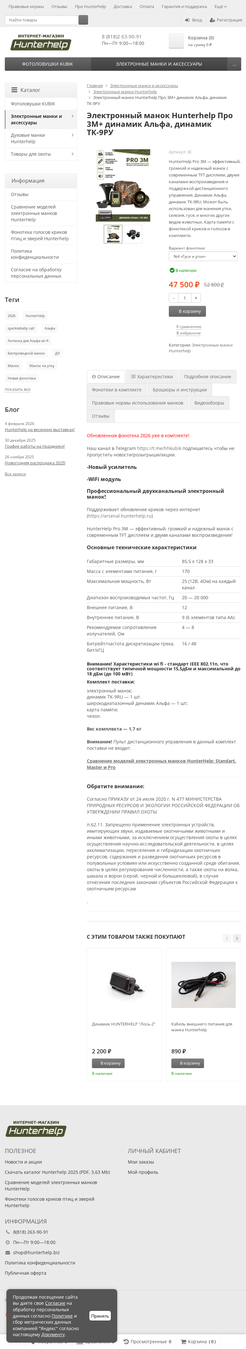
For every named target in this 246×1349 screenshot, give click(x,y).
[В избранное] (154, 1063)
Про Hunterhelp (90, 6)
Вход (197, 20)
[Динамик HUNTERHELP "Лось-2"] (124, 985)
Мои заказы (141, 1162)
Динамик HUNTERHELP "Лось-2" (123, 1024)
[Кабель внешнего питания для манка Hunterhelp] (203, 985)
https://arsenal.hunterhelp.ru (120, 516)
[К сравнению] (144, 1063)
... (234, 64)
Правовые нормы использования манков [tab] (137, 403)
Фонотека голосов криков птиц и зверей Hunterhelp (40, 235)
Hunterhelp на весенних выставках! (40, 429)
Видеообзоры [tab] (209, 403)
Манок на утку (41, 365)
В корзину (190, 311)
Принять (100, 1316)
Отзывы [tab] (101, 416)
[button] (227, 938)
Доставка (123, 6)
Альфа (50, 328)
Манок (13, 365)
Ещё (219, 6)
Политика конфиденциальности (35, 254)
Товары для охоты (31, 154)
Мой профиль (143, 1172)
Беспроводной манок (26, 353)
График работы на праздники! (35, 446)
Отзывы (59, 6)
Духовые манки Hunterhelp (28, 138)
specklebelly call (21, 328)
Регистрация (229, 20)
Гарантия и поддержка (184, 6)
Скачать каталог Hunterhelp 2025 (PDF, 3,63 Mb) (57, 1172)
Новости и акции (23, 1162)
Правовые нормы (26, 6)
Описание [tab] (108, 376)
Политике (62, 1316)
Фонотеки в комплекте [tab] (117, 390)
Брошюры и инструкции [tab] (180, 390)
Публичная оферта (25, 1273)
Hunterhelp (35, 315)
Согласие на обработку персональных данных (36, 272)
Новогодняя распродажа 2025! (35, 463)
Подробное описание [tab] (207, 376)
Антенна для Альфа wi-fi (28, 340)
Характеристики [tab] (155, 376)
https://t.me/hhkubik (159, 448)
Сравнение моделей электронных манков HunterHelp (34, 213)
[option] (113, 234)
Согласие (55, 1303)
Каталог (30, 90)
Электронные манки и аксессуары (159, 64)
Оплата (147, 6)
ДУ (57, 353)
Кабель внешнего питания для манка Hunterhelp (201, 1027)
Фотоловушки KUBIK (47, 64)
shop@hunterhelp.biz (36, 1252)
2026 (11, 315)
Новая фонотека (22, 378)
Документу (53, 1334)
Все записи (15, 474)
